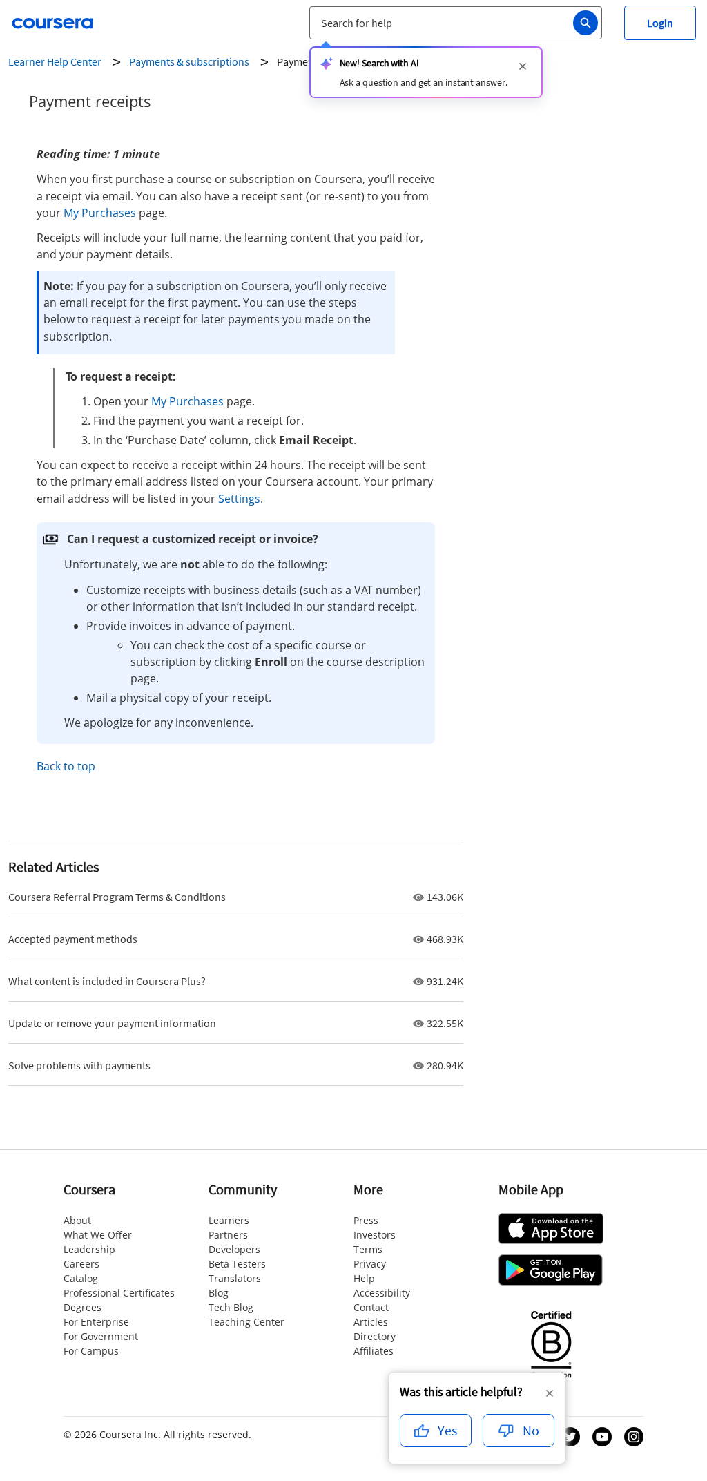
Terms (368, 1249)
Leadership (89, 1249)
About (77, 1220)
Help (364, 1278)
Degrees (82, 1307)
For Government (101, 1336)
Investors (375, 1234)
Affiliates (374, 1350)
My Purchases (100, 212)
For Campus (91, 1350)
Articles (371, 1321)
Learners (229, 1220)
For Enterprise (96, 1321)
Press (366, 1220)
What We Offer (98, 1234)
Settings (239, 498)
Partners (228, 1234)
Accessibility (382, 1292)
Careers (81, 1263)
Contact (371, 1307)
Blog (219, 1292)
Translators (235, 1278)
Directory (375, 1336)
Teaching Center (246, 1321)
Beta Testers (237, 1263)
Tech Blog (231, 1307)
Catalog (81, 1278)
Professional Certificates (119, 1292)
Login (660, 23)
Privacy (370, 1263)
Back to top (66, 766)
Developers (234, 1249)
